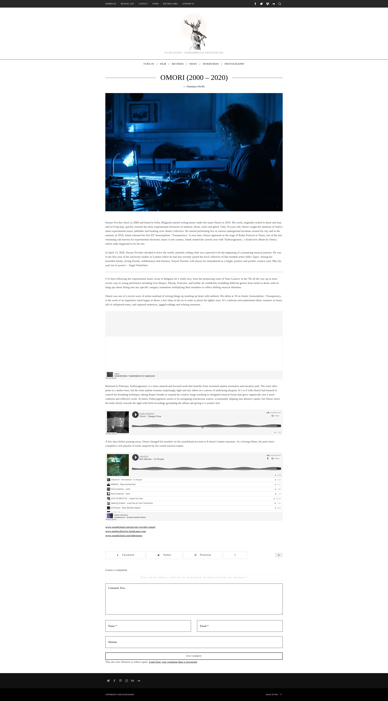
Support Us (188, 4)
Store (155, 4)
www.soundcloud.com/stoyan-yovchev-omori (130, 527)
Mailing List (127, 4)
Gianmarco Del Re (196, 86)
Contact (143, 4)
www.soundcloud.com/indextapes (123, 535)
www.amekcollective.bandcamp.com (125, 531)
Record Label (170, 4)
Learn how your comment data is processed (173, 661)
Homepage (110, 4)
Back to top (272, 695)
